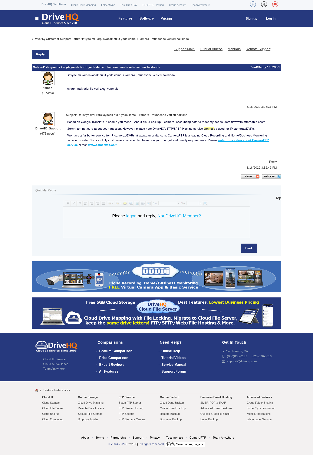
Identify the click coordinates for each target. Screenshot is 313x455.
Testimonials (174, 437)
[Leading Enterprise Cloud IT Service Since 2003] (156, 313)
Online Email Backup (173, 408)
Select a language (188, 444)
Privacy (155, 437)
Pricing (166, 18)
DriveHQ (132, 444)
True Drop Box (128, 5)
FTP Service (127, 397)
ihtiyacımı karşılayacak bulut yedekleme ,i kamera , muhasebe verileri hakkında (135, 38)
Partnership (118, 437)
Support (138, 437)
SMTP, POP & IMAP (213, 402)
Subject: (39, 67)
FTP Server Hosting (131, 408)
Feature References (56, 390)
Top (278, 198)
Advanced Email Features (216, 408)
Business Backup (171, 419)
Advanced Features (259, 397)
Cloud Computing (52, 419)
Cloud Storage (51, 402)
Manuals (234, 49)
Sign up (251, 18)
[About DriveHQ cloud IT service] (56, 348)
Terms (100, 437)
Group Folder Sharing (260, 402)
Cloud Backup (50, 413)
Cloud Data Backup (172, 402)
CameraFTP (198, 437)
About (85, 437)
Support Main (184, 49)
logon (131, 216)
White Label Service (259, 419)
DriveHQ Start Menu (54, 4)
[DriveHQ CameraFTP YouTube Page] (275, 4)
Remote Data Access (91, 408)
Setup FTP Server (130, 402)
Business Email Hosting (216, 397)
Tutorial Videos (211, 49)
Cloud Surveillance (55, 364)
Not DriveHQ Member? (179, 216)
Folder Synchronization (261, 408)
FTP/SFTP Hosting (153, 5)
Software (146, 18)
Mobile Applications (259, 413)
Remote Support (258, 49)
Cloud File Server (52, 408)
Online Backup (169, 397)
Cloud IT (47, 397)
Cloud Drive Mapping (83, 5)
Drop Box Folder (88, 419)
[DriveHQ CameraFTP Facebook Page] (253, 4)
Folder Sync (108, 5)
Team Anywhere (200, 5)
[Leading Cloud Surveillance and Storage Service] (156, 276)
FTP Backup (126, 413)
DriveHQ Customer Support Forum (57, 38)
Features (125, 18)
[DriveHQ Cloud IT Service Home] (57, 18)
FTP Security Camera (132, 419)
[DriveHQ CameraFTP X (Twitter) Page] (264, 4)
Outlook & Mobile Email (215, 413)
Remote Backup (170, 413)
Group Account (177, 5)
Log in (271, 18)
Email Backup (209, 419)
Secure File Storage (90, 413)
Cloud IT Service (54, 359)
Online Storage (88, 397)
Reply (40, 54)
